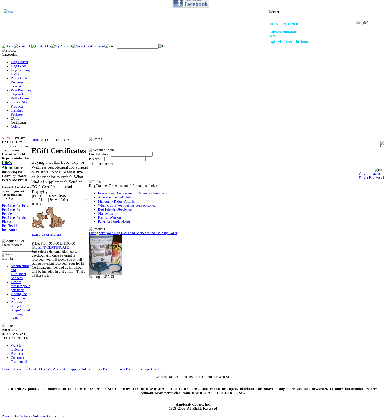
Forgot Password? (371, 177)
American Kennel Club (114, 197)
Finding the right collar (19, 296)
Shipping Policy (78, 369)
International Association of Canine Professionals (132, 193)
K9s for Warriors (110, 217)
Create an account (371, 173)
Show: (53, 195)
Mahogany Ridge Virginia (116, 201)
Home (35, 140)
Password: (96, 159)
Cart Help (158, 369)
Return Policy (102, 369)
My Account (56, 369)
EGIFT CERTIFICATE (46, 234)
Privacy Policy (124, 369)
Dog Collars (19, 62)
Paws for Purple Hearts (114, 221)
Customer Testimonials (19, 359)
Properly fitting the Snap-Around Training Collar (20, 310)
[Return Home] (9, 11)
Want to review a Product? (17, 349)
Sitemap (143, 369)
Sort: (62, 195)
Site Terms (105, 213)
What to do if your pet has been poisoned (127, 205)
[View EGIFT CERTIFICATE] (50, 247)
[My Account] (61, 46)
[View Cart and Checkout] (88, 46)
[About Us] (22, 46)
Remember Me (103, 164)
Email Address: (12, 245)
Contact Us (37, 369)
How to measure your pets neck (20, 286)
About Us (20, 369)
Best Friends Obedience (115, 209)
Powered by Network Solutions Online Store (33, 416)
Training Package (17, 112)
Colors (15, 126)
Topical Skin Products (20, 104)
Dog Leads (18, 66)
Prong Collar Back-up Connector (20, 82)
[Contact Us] (41, 46)
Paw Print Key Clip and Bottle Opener (21, 94)
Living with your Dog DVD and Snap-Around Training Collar (133, 233)
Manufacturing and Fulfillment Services (21, 272)
